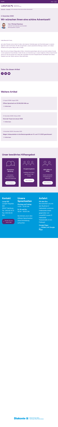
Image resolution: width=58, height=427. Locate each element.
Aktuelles (8, 9)
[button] (2, 73)
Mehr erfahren (10, 183)
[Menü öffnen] (55, 1)
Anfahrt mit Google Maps (47, 228)
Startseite (3, 9)
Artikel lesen (8, 106)
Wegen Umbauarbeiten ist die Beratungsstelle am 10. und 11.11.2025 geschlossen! (27, 134)
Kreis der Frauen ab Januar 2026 (13, 119)
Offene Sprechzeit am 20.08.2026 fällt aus (16, 103)
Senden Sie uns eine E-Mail (9, 221)
